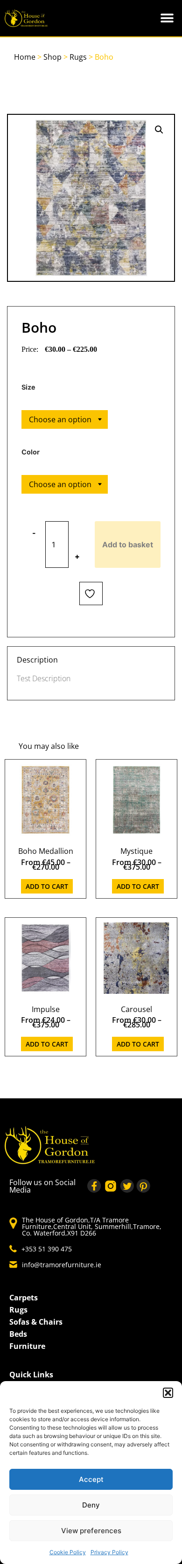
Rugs (78, 57)
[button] (168, 1392)
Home (24, 57)
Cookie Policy (67, 1552)
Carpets (23, 1297)
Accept (91, 1479)
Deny (91, 1505)
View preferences (91, 1530)
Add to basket (127, 544)
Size (28, 387)
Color (30, 452)
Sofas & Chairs (36, 1322)
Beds (18, 1334)
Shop (52, 57)
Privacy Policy (109, 1552)
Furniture (27, 1346)
